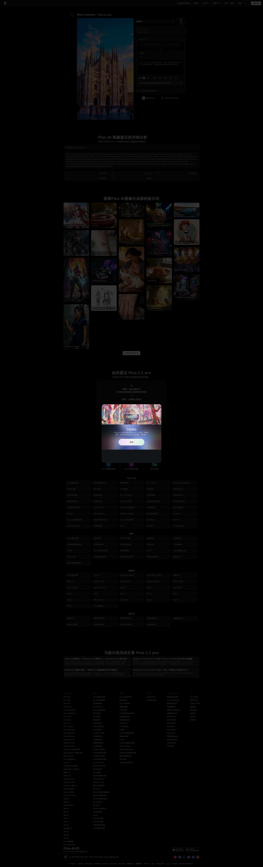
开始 (131, 442)
